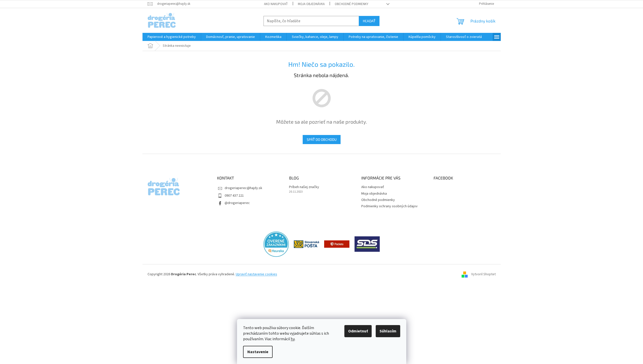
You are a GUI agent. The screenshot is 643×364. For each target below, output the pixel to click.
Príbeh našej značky (304, 187)
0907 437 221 (234, 195)
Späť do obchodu (322, 139)
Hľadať (369, 21)
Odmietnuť (358, 331)
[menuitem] (171, 37)
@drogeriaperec (237, 203)
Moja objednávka (311, 4)
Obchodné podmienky (351, 4)
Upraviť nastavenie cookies (256, 274)
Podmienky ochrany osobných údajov (389, 206)
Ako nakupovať (276, 4)
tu (293, 339)
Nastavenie (257, 352)
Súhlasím (387, 331)
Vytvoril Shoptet (483, 274)
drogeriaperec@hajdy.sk (243, 188)
